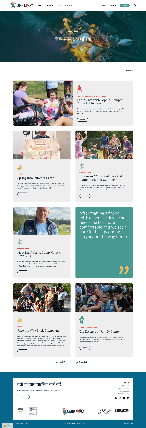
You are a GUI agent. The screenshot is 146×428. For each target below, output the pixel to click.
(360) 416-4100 (125, 386)
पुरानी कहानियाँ (81, 363)
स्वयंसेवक (103, 5)
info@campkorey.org (123, 389)
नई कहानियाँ (60, 363)
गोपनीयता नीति (128, 424)
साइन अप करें (23, 397)
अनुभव (49, 5)
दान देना (125, 5)
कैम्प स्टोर (113, 5)
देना (58, 5)
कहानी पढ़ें (82, 119)
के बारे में (67, 5)
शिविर (39, 5)
